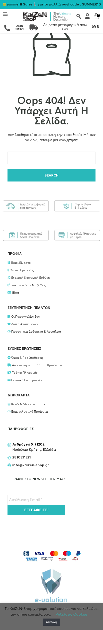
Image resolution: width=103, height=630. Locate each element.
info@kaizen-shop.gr (30, 465)
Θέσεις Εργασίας (21, 270)
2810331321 (21, 457)
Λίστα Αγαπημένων (24, 324)
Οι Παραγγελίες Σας (25, 316)
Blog (15, 292)
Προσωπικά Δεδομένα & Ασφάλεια (35, 331)
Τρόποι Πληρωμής (24, 372)
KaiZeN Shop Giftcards (27, 404)
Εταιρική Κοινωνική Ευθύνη (30, 277)
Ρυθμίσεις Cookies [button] (72, 614)
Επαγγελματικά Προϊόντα (29, 411)
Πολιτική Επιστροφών (26, 380)
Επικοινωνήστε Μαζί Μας (28, 285)
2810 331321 (19, 28)
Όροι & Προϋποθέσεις (26, 358)
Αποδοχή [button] (51, 622)
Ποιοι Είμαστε (20, 263)
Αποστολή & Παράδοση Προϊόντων (36, 365)
